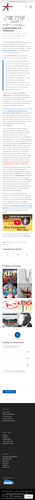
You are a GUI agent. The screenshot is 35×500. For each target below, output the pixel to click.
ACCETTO (28, 496)
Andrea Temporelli (15, 38)
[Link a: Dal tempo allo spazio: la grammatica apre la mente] (25, 276)
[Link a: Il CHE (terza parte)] (10, 276)
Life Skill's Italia (7, 459)
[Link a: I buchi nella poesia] (25, 320)
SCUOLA (16, 242)
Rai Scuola (6, 461)
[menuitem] (25, 7)
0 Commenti (17, 33)
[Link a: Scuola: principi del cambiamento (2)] (10, 290)
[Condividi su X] (17, 254)
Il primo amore (7, 439)
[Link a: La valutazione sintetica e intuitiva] (10, 305)
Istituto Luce (6, 467)
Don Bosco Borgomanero (10, 457)
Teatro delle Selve (8, 441)
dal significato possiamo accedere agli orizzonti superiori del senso (16, 162)
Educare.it (5, 463)
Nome (28, 352)
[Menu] (29, 7)
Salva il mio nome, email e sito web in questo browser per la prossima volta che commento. (15, 372)
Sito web (27, 365)
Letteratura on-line (8, 443)
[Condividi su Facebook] (8, 254)
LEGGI (6, 496)
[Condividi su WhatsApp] (27, 254)
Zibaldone (6, 437)
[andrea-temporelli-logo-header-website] (14, 7)
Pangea (5, 435)
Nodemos (5, 465)
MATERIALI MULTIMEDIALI (14, 36)
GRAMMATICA (9, 242)
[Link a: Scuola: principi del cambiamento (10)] (25, 305)
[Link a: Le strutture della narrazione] (10, 320)
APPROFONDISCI (17, 496)
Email (27, 359)
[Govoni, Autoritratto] (15, 21)
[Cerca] (25, 7)
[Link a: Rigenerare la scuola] (25, 290)
